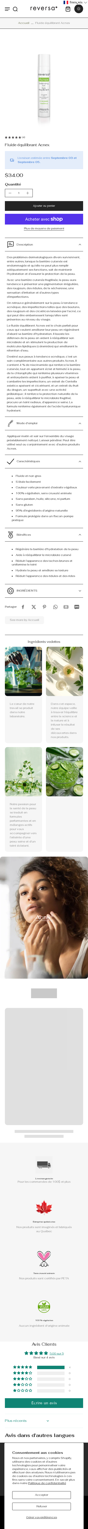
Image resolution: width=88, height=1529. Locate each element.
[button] (44, 206)
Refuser (41, 1506)
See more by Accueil (24, 620)
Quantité (13, 184)
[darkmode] (78, 8)
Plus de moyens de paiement (44, 228)
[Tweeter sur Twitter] (33, 607)
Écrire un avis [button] (44, 1403)
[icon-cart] (68, 9)
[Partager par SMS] (76, 607)
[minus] (10, 193)
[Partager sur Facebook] (23, 607)
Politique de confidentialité (47, 1483)
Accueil (23, 23)
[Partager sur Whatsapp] (55, 607)
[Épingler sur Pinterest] (44, 607)
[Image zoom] (44, 82)
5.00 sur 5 (57, 1353)
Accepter (41, 1495)
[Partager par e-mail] (66, 607)
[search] (15, 9)
